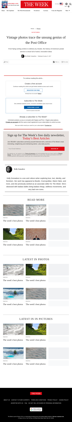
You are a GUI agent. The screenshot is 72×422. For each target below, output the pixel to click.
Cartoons (45, 10)
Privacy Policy (53, 400)
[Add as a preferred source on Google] (36, 409)
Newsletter (66, 62)
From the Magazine (57, 10)
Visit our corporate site (58, 416)
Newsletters (37, 10)
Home (32, 28)
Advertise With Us (17, 403)
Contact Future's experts (20, 400)
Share (7, 62)
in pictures (36, 32)
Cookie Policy (63, 400)
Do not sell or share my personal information (44, 403)
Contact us (48, 125)
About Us (7, 400)
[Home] (3, 10)
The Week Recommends (24, 10)
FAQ (26, 403)
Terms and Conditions (38, 400)
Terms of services (30, 153)
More (67, 10)
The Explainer (10, 10)
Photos (38, 28)
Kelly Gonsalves (31, 56)
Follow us (57, 62)
